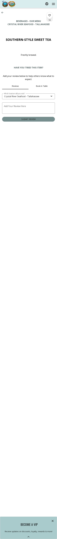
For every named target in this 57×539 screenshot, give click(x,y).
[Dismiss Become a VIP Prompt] (52, 521)
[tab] (15, 86)
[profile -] (46, 3)
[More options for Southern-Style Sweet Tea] (49, 15)
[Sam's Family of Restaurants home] (14, 4)
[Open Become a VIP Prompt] (28, 536)
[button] (3, 12)
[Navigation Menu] (53, 4)
